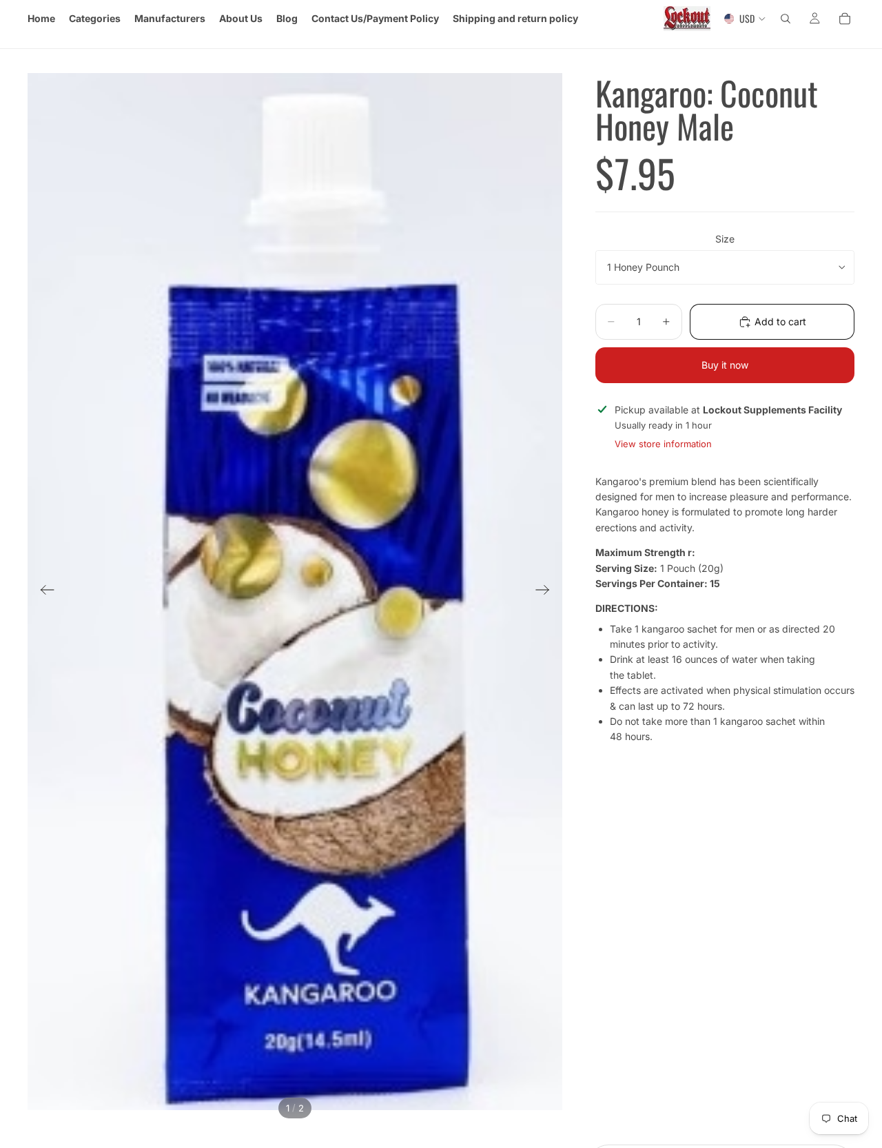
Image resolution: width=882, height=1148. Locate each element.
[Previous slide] (43, 592)
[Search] (785, 18)
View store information (663, 443)
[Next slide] (546, 592)
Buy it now (724, 365)
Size (725, 239)
